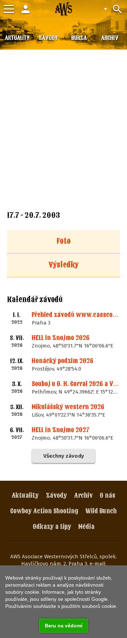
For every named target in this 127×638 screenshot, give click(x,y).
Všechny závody (63, 456)
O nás (107, 495)
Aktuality (25, 495)
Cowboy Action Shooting (44, 511)
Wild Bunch (101, 511)
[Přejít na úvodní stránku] (63, 9)
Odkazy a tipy (52, 527)
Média (86, 527)
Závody (56, 495)
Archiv (83, 495)
